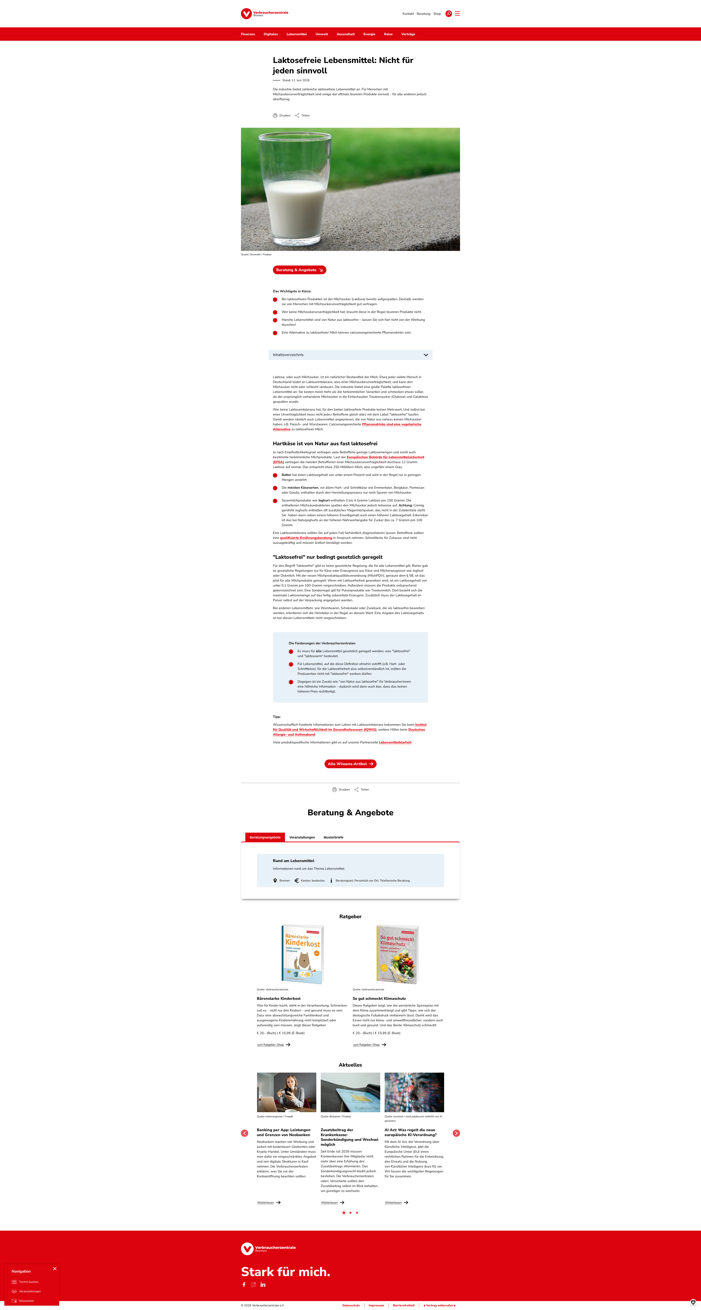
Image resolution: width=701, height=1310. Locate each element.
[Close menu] (55, 1268)
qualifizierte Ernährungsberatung (306, 538)
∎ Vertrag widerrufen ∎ (440, 1305)
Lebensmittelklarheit (395, 742)
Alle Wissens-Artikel (347, 763)
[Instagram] (253, 1284)
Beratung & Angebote (296, 269)
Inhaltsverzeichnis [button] (288, 354)
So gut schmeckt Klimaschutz (379, 998)
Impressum (376, 1305)
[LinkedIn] (263, 1284)
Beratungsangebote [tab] (265, 837)
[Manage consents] (693, 1302)
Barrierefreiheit (404, 1305)
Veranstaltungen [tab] (302, 837)
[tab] (344, 1213)
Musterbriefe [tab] (333, 837)
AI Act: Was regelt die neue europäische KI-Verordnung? (411, 1132)
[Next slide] (456, 1133)
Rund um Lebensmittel (293, 860)
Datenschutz (351, 1305)
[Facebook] (244, 1284)
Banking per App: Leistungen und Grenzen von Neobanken (284, 1132)
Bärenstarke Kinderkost (278, 998)
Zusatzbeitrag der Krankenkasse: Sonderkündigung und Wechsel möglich (349, 1137)
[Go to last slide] (244, 1133)
